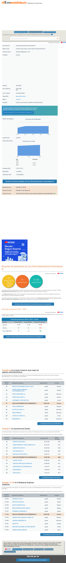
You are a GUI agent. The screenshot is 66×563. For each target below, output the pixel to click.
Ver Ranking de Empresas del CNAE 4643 (50, 423)
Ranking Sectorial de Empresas (49, 32)
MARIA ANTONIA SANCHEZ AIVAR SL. (21, 508)
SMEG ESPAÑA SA (16, 412)
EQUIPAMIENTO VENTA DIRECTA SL (20, 400)
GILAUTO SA (15, 523)
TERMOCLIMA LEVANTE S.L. (19, 397)
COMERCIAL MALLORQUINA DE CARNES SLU (23, 517)
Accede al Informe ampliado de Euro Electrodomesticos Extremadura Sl (30, 181)
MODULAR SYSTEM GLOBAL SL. (20, 454)
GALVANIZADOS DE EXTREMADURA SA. (22, 466)
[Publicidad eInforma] (15, 260)
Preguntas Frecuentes (17, 549)
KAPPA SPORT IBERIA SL (18, 502)
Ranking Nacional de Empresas (21, 32)
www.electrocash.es (21, 96)
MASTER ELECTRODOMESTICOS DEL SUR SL (23, 386)
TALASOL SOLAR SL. (18, 460)
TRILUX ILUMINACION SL (18, 406)
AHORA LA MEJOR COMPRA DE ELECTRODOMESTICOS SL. (19, 390)
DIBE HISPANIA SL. (17, 469)
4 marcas (18, 99)
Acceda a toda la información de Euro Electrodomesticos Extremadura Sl (33, 304)
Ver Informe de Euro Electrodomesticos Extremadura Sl (33, 560)
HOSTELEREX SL (17, 472)
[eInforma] (8, 548)
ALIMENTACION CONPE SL (19, 448)
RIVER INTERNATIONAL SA (18, 394)
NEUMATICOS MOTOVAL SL (19, 441)
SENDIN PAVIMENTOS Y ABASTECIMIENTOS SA (24, 445)
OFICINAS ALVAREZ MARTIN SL (19, 530)
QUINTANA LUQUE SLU (17, 499)
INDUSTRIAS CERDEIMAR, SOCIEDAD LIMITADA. (23, 526)
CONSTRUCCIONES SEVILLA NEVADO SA (22, 463)
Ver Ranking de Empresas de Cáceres (51, 477)
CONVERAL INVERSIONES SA (19, 520)
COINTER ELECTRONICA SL (18, 415)
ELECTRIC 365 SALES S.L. (18, 409)
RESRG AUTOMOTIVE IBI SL (18, 505)
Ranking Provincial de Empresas (36, 32)
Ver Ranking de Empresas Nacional (51, 534)
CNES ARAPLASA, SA (18, 451)
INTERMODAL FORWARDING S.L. (20, 511)
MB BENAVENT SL (16, 419)
